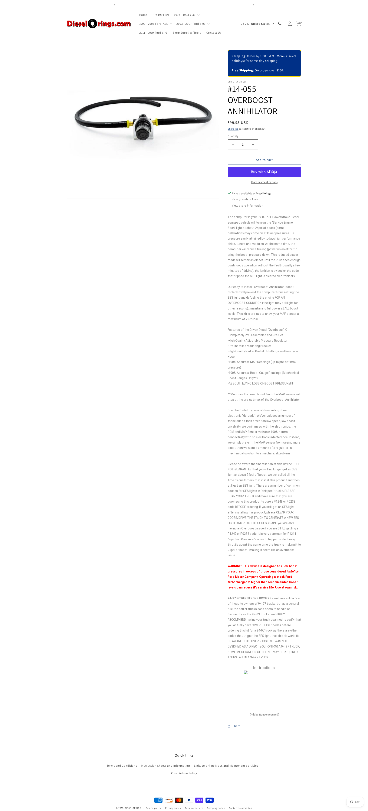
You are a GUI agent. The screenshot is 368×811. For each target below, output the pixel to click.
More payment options (264, 182)
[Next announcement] (253, 4)
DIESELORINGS (133, 808)
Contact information (240, 807)
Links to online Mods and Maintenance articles (226, 766)
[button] (186, 14)
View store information (247, 205)
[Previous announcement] (114, 4)
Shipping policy (216, 807)
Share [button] (236, 726)
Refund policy (153, 807)
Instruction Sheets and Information (165, 766)
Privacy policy (173, 807)
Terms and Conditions (122, 766)
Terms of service (194, 807)
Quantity (233, 136)
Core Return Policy (184, 773)
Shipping (233, 128)
